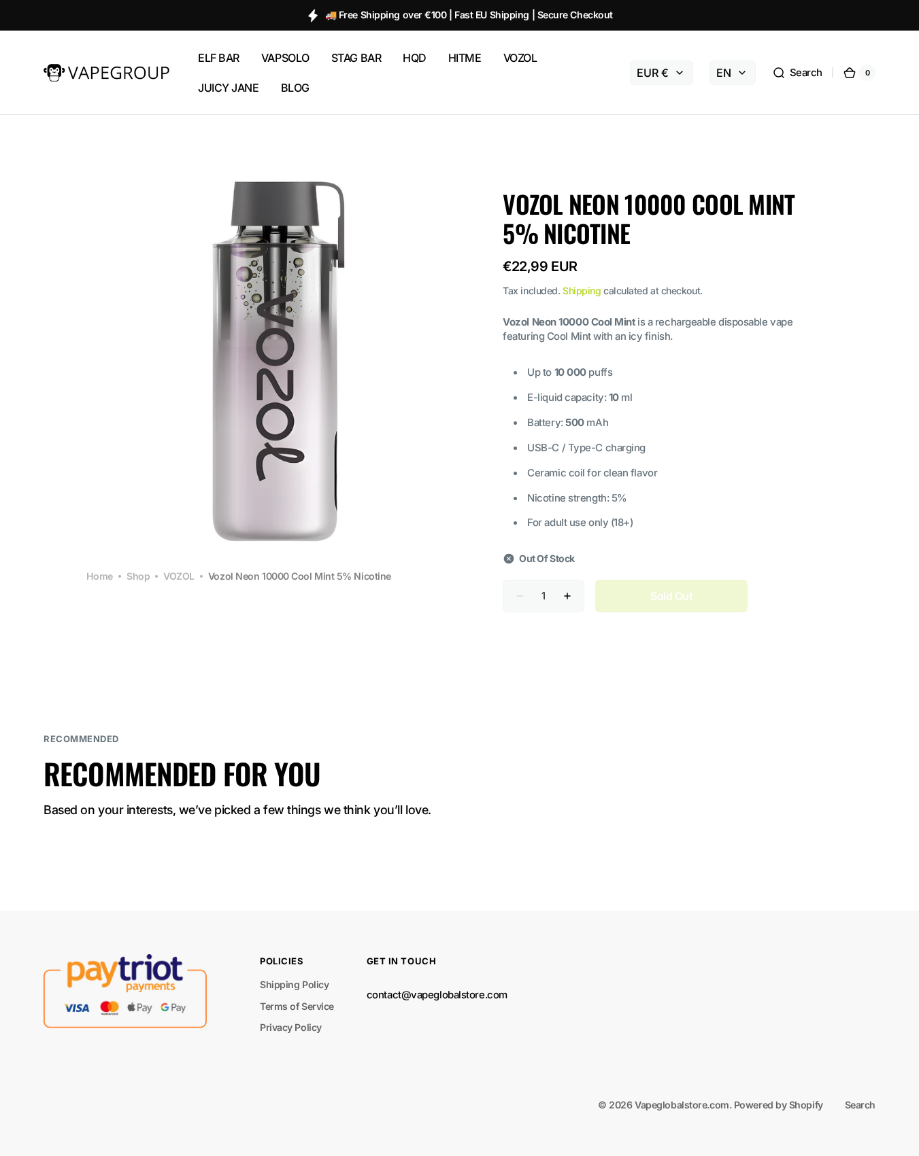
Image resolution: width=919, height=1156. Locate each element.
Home (99, 576)
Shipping (582, 290)
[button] (797, 73)
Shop (138, 576)
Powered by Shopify (778, 1104)
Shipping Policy (294, 984)
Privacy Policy (291, 1027)
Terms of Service (297, 1006)
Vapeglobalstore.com (682, 1104)
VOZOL (179, 576)
